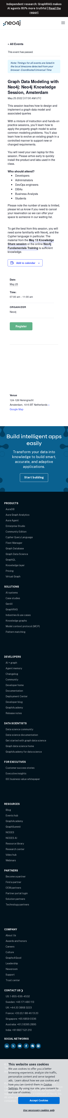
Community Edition (16, 531)
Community (12, 679)
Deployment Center (17, 696)
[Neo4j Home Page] (12, 23)
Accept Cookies (39, 1100)
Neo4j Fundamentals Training (29, 246)
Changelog (12, 674)
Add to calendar (25, 263)
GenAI (9, 603)
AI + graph (11, 662)
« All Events (15, 44)
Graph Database (15, 548)
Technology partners (17, 904)
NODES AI (11, 838)
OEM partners (13, 887)
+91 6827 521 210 (22, 1030)
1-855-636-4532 (20, 996)
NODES (10, 832)
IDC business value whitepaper (23, 779)
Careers (10, 946)
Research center (15, 849)
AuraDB (10, 509)
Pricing (10, 571)
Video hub (11, 854)
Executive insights (16, 773)
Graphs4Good (13, 957)
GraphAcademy (14, 707)
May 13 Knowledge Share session (31, 242)
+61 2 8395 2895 (26, 1024)
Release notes (14, 713)
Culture (10, 952)
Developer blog (14, 702)
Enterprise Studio (15, 526)
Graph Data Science (17, 554)
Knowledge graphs (16, 620)
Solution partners (15, 899)
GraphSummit (13, 826)
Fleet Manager (14, 542)
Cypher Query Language (19, 537)
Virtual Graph (13, 576)
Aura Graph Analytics (17, 514)
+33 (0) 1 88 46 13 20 (26, 1013)
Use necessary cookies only (39, 1110)
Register (21, 326)
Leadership (12, 963)
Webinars (11, 860)
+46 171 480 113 (25, 1002)
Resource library (15, 843)
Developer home (15, 685)
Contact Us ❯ (13, 990)
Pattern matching (15, 631)
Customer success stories (20, 767)
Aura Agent (12, 520)
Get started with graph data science (26, 740)
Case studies (13, 598)
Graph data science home (20, 746)
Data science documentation (22, 735)
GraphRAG (12, 609)
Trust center (13, 980)
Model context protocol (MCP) (23, 626)
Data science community (19, 729)
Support (10, 974)
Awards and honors (16, 941)
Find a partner (13, 882)
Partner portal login (17, 893)
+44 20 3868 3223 (21, 1007)
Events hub (12, 815)
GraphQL (11, 559)
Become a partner (16, 876)
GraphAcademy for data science (24, 751)
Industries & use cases (18, 615)
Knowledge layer (15, 565)
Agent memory (14, 668)
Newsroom (12, 969)
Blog (8, 810)
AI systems (12, 592)
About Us (11, 935)
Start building (34, 477)
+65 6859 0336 (27, 1018)
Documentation (14, 690)
